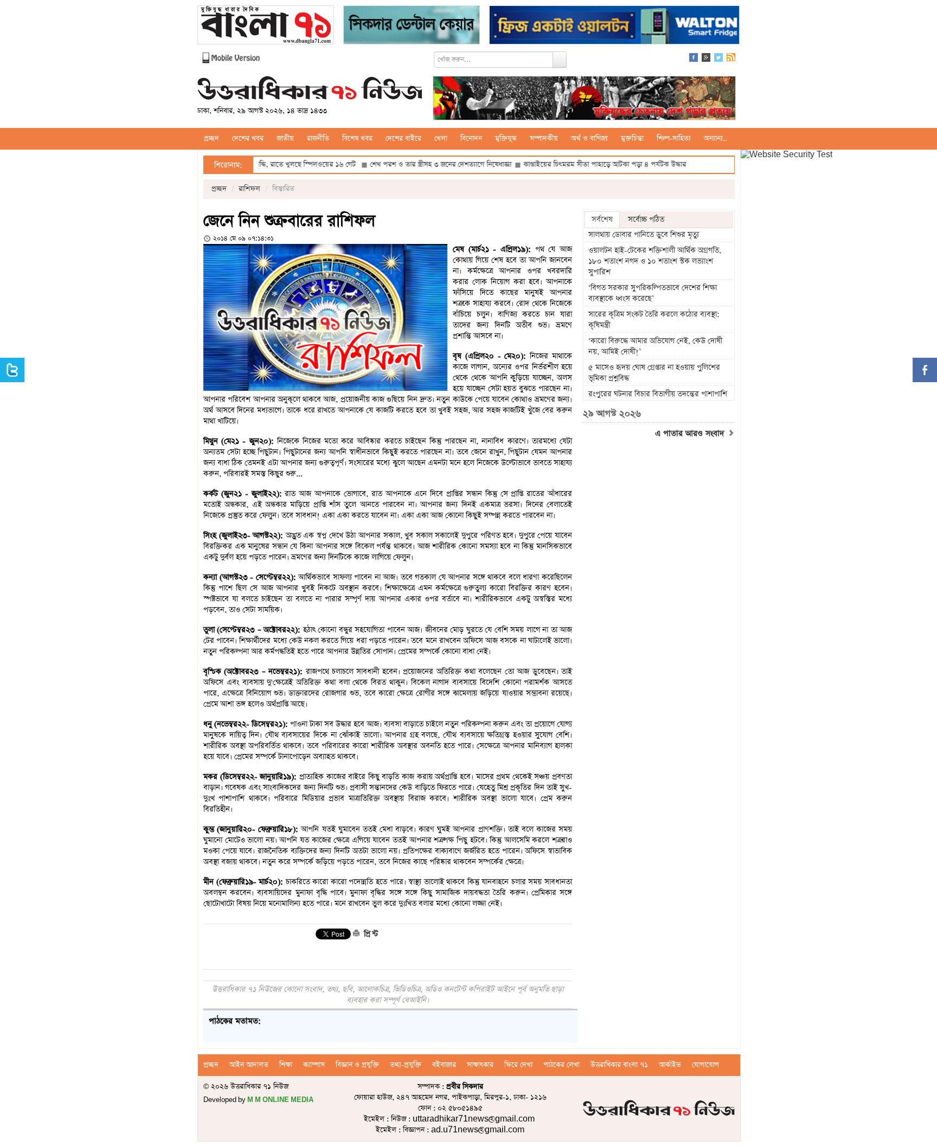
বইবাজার (444, 1065)
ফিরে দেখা (518, 1065)
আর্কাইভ (670, 1065)
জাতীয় (285, 138)
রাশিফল (249, 189)
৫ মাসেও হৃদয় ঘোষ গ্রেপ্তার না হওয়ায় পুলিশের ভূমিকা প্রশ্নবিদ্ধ (654, 373)
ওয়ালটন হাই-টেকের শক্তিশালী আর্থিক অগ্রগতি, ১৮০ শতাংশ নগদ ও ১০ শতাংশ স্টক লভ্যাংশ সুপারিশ (654, 261)
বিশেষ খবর (357, 138)
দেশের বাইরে (403, 138)
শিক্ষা (285, 1065)
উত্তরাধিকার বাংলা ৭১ (619, 1065)
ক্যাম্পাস (314, 1065)
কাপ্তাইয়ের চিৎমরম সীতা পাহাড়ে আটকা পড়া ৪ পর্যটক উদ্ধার (567, 164)
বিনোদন (471, 138)
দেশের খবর (248, 138)
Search (560, 59)
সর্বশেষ (602, 219)
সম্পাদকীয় (544, 138)
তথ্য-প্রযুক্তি (405, 1065)
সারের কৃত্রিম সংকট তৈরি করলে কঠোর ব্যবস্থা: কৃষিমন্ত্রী (654, 320)
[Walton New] (614, 26)
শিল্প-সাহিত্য (674, 138)
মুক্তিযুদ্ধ (506, 138)
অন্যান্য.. (715, 138)
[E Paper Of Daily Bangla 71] (265, 26)
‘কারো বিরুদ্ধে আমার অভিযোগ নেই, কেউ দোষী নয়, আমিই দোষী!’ (655, 346)
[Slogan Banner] (584, 99)
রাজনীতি (318, 138)
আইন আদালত (248, 1065)
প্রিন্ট (370, 934)
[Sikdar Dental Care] (411, 26)
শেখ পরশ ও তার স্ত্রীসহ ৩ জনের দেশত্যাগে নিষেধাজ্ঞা (404, 164)
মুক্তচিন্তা (632, 138)
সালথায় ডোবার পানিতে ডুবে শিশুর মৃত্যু (643, 234)
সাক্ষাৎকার (480, 1065)
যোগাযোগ (705, 1065)
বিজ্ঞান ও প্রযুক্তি (357, 1065)
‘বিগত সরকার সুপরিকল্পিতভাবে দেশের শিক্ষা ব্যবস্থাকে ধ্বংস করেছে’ (652, 293)
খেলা (440, 138)
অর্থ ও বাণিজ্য (589, 138)
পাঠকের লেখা (561, 1065)
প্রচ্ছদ (211, 138)
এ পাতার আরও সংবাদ (691, 433)
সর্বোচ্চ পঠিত (646, 219)
